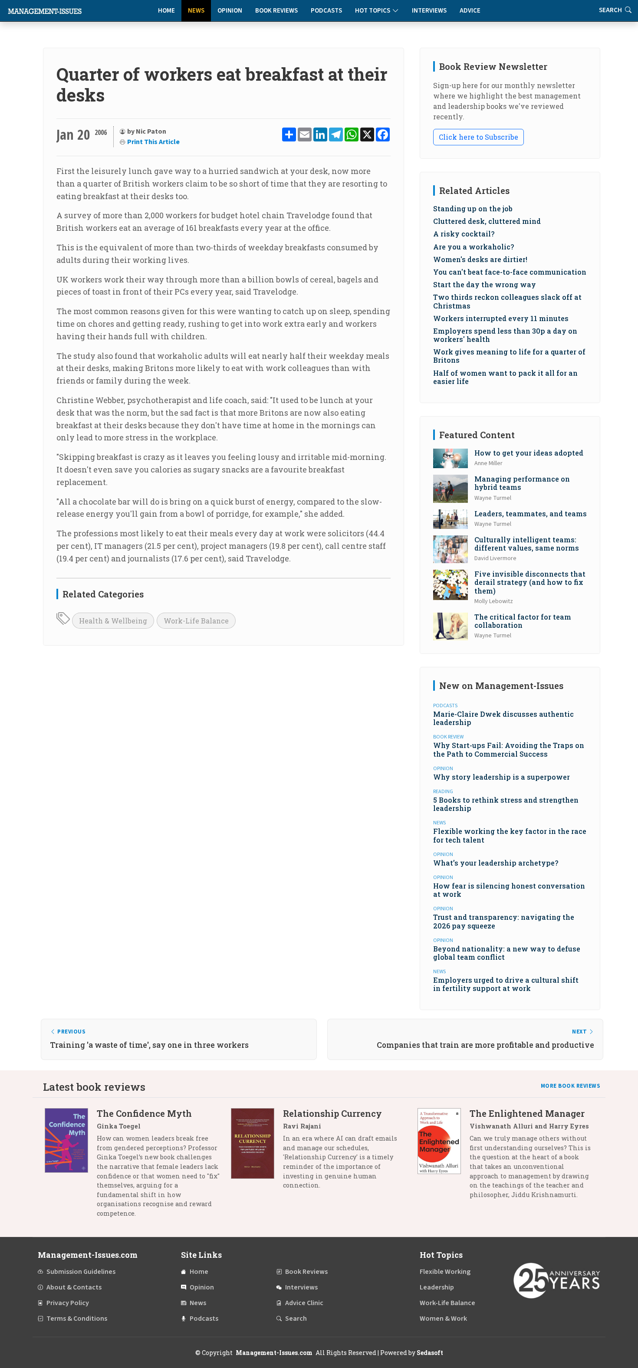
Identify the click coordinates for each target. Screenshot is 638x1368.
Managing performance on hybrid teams (522, 483)
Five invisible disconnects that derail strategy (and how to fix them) (529, 582)
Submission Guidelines (80, 1271)
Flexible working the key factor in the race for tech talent (509, 835)
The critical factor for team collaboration (522, 621)
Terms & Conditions (76, 1318)
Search (296, 1318)
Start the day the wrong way (484, 284)
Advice (470, 10)
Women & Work (443, 1318)
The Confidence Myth (144, 1113)
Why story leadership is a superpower (501, 776)
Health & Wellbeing (113, 620)
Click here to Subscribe (478, 136)
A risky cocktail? (463, 233)
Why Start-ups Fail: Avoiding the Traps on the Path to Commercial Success (508, 749)
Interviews (429, 10)
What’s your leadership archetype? (495, 862)
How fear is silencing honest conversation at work (509, 890)
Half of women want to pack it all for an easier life (505, 377)
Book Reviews (276, 10)
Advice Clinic (304, 1302)
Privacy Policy (67, 1302)
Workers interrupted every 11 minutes (501, 318)
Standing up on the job (473, 208)
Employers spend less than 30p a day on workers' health (505, 335)
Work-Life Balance (196, 620)
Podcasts (326, 10)
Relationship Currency (332, 1113)
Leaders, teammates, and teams (530, 513)
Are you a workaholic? (473, 246)
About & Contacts (74, 1287)
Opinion (229, 10)
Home (166, 10)
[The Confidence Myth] (71, 1166)
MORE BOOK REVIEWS (571, 1086)
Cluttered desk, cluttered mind (487, 221)
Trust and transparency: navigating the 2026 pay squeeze (503, 921)
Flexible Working (445, 1271)
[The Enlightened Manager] (444, 1157)
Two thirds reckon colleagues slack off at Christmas (507, 301)
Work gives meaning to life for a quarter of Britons (509, 355)
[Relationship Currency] (257, 1152)
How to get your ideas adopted (528, 452)
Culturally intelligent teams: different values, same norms (526, 543)
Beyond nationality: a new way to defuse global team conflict (506, 952)
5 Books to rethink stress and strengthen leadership (506, 804)
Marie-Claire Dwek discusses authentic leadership (503, 718)
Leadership (437, 1287)
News (196, 10)
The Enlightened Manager (527, 1113)
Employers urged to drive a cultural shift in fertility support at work (506, 984)
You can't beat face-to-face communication (509, 271)
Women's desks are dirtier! (480, 259)
